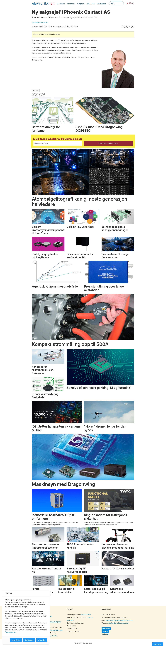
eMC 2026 (90, 4)
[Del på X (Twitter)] (126, 26)
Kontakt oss (101, 4)
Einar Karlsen (86, 615)
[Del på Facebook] (123, 26)
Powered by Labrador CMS (83, 643)
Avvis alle (41, 640)
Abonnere (71, 4)
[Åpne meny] (127, 3)
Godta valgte (29, 640)
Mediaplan (61, 4)
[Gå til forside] (43, 3)
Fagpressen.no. (10, 632)
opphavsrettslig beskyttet (51, 622)
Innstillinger (157, 644)
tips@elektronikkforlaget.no (118, 623)
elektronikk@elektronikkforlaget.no (119, 620)
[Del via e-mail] (132, 26)
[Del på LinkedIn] (129, 26)
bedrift (36, 90)
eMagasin (80, 4)
